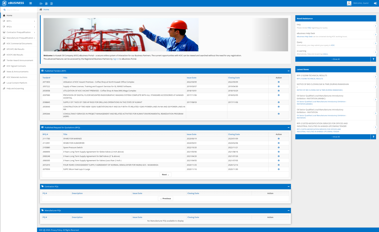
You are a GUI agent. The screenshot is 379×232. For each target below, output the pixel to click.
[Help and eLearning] (46, 3)
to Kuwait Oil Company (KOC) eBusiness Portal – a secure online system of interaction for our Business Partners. (97, 55)
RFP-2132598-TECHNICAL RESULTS (310, 78)
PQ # (45, 193)
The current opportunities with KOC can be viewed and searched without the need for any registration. (196, 55)
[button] (62, 34)
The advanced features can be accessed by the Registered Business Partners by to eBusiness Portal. (90, 59)
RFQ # (45, 134)
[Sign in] (375, 3)
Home (46, 9)
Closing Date (234, 77)
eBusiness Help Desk (305, 36)
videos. (325, 54)
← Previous (165, 198)
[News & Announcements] (51, 3)
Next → (165, 174)
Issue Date (191, 77)
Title (65, 77)
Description (77, 193)
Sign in (116, 59)
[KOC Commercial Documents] (41, 3)
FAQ (309, 28)
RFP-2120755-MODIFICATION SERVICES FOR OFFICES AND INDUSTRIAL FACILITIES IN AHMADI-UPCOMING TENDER (319, 130)
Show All (336, 59)
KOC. (333, 45)
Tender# (46, 77)
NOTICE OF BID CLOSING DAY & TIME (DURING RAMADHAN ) (320, 90)
